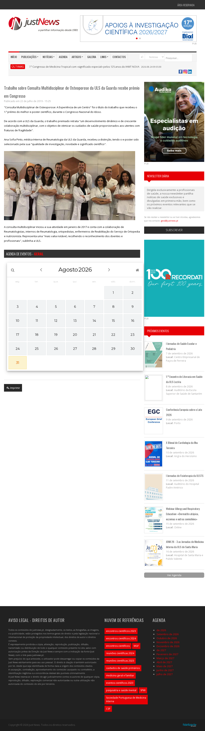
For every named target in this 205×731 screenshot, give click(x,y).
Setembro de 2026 (168, 634)
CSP (108, 708)
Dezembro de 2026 (168, 646)
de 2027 (161, 650)
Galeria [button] (91, 57)
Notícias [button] (48, 57)
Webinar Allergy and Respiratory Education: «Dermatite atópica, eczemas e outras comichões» (183, 513)
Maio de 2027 (165, 666)
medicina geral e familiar (120, 675)
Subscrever (174, 230)
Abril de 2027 (164, 662)
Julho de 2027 (165, 674)
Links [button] (103, 57)
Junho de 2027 (165, 670)
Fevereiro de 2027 (167, 654)
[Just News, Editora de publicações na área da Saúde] (43, 25)
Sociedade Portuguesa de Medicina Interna (126, 699)
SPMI (143, 690)
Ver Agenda (174, 575)
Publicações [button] (28, 57)
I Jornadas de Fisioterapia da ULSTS (184, 475)
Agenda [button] (63, 57)
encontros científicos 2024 (121, 638)
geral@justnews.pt (169, 220)
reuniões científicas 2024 (120, 653)
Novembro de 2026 (168, 642)
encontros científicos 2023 (121, 631)
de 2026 (161, 630)
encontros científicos (118, 646)
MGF (136, 646)
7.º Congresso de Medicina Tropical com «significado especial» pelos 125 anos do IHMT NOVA (84, 66)
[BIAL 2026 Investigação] (138, 28)
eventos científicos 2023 (119, 683)
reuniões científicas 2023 (120, 660)
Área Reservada (186, 5)
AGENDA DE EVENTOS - (24, 253)
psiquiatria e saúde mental (121, 690)
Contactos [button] (119, 57)
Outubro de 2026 (167, 638)
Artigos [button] (76, 57)
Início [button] (14, 57)
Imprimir (15, 388)
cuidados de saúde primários (123, 668)
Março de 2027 (165, 658)
